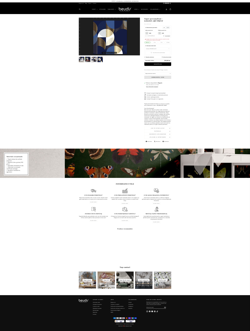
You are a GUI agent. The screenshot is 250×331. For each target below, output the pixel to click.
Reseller (130, 308)
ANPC (112, 312)
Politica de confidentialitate (117, 306)
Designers (131, 306)
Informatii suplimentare (157, 134)
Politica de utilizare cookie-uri (118, 308)
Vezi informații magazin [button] (152, 86)
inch (168, 27)
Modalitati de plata (97, 308)
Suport (89, 3)
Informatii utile (96, 302)
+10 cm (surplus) (151, 35)
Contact (94, 3)
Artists (130, 302)
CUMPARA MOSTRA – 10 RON (157, 77)
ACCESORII (144, 9)
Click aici (125, 203)
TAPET (94, 9)
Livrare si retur (96, 306)
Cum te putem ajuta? (158, 128)
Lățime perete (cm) (149, 30)
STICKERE (102, 9)
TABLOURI (111, 9)
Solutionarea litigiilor (115, 310)
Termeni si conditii (115, 304)
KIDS (136, 9)
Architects (131, 304)
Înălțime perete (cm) (162, 30)
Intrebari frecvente (97, 304)
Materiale (157, 131)
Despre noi (81, 3)
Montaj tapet (96, 310)
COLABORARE (154, 9)
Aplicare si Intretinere (158, 137)
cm (164, 27)
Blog (86, 3)
